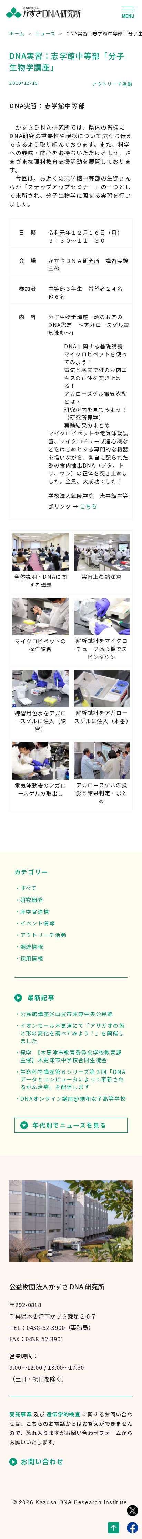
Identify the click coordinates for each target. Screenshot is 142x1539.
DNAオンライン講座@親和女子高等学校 (73, 1098)
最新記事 (41, 997)
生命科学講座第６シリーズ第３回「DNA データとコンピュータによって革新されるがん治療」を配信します (73, 1079)
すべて (28, 888)
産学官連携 (34, 911)
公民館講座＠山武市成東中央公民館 (66, 1013)
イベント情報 (37, 923)
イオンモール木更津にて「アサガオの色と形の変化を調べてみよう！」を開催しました (72, 1033)
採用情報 (31, 958)
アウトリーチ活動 (112, 84)
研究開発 (31, 899)
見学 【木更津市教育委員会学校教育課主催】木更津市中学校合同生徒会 (71, 1056)
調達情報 (31, 946)
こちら (88, 506)
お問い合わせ (42, 1462)
